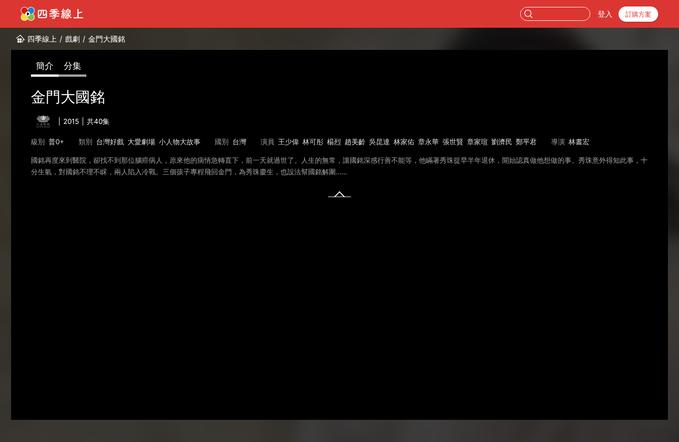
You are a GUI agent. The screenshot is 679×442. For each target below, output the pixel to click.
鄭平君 (526, 141)
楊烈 (334, 141)
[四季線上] (52, 14)
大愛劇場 (141, 141)
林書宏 (579, 141)
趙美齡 (355, 141)
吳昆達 (379, 141)
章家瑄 (477, 141)
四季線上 (42, 38)
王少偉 (288, 141)
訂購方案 (638, 14)
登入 (605, 13)
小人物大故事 (179, 141)
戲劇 (72, 38)
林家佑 (404, 141)
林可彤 (313, 141)
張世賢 (453, 141)
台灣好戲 (110, 141)
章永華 (428, 141)
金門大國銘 (106, 38)
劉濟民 (501, 141)
